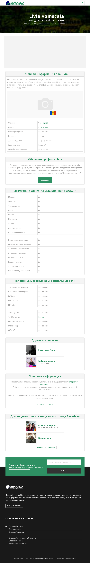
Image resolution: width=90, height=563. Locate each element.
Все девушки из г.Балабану (45, 447)
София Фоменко (46, 361)
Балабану (44, 127)
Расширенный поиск (18, 543)
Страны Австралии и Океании (22, 538)
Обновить (45, 180)
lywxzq (41, 317)
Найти (64, 471)
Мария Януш (44, 438)
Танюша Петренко (47, 425)
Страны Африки (16, 541)
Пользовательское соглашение (66, 559)
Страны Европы (16, 526)
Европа (27, 24)
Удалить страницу (45, 404)
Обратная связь (14, 506)
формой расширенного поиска (19, 469)
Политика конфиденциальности (41, 559)
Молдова (44, 123)
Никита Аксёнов (46, 350)
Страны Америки (16, 532)
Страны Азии (15, 529)
